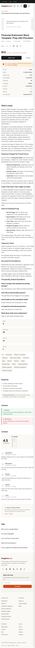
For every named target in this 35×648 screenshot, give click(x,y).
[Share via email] (20, 46)
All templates (4, 11)
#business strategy (7, 370)
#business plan (6, 364)
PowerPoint (4, 601)
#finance (16, 361)
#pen (3, 361)
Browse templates (13, 65)
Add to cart (11, 58)
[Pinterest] (13, 569)
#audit (22, 361)
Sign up (11, 513)
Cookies (21, 634)
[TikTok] (24, 569)
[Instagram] (17, 569)
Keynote (3, 603)
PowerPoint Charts (6, 616)
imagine (6, 6)
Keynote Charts (5, 619)
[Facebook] (6, 569)
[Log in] (28, 6)
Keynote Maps (5, 614)
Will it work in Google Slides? (9, 529)
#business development (20, 367)
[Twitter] (2, 569)
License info (4, 634)
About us (21, 601)
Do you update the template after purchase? (14, 547)
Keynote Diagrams (6, 608)
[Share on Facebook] (17, 46)
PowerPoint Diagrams (7, 606)
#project (10, 361)
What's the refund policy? (8, 543)
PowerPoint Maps (6, 611)
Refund (21, 632)
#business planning (7, 367)
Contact (15, 1)
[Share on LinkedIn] (13, 46)
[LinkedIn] (9, 569)
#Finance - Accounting (19, 354)
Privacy (21, 629)
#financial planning (22, 364)
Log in (6, 513)
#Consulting (9, 354)
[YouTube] (20, 569)
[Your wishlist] (21, 6)
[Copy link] (7, 46)
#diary (13, 364)
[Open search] (18, 6)
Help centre (4, 627)
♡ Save (28, 58)
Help (10, 1)
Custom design (23, 603)
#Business (4, 357)
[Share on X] (10, 46)
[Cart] (25, 6)
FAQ (2, 632)
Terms (20, 627)
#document (26, 357)
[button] (17, 24)
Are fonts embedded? (7, 534)
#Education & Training (15, 357)
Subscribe (17, 586)
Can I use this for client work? (10, 538)
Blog (20, 606)
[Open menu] (14, 6)
